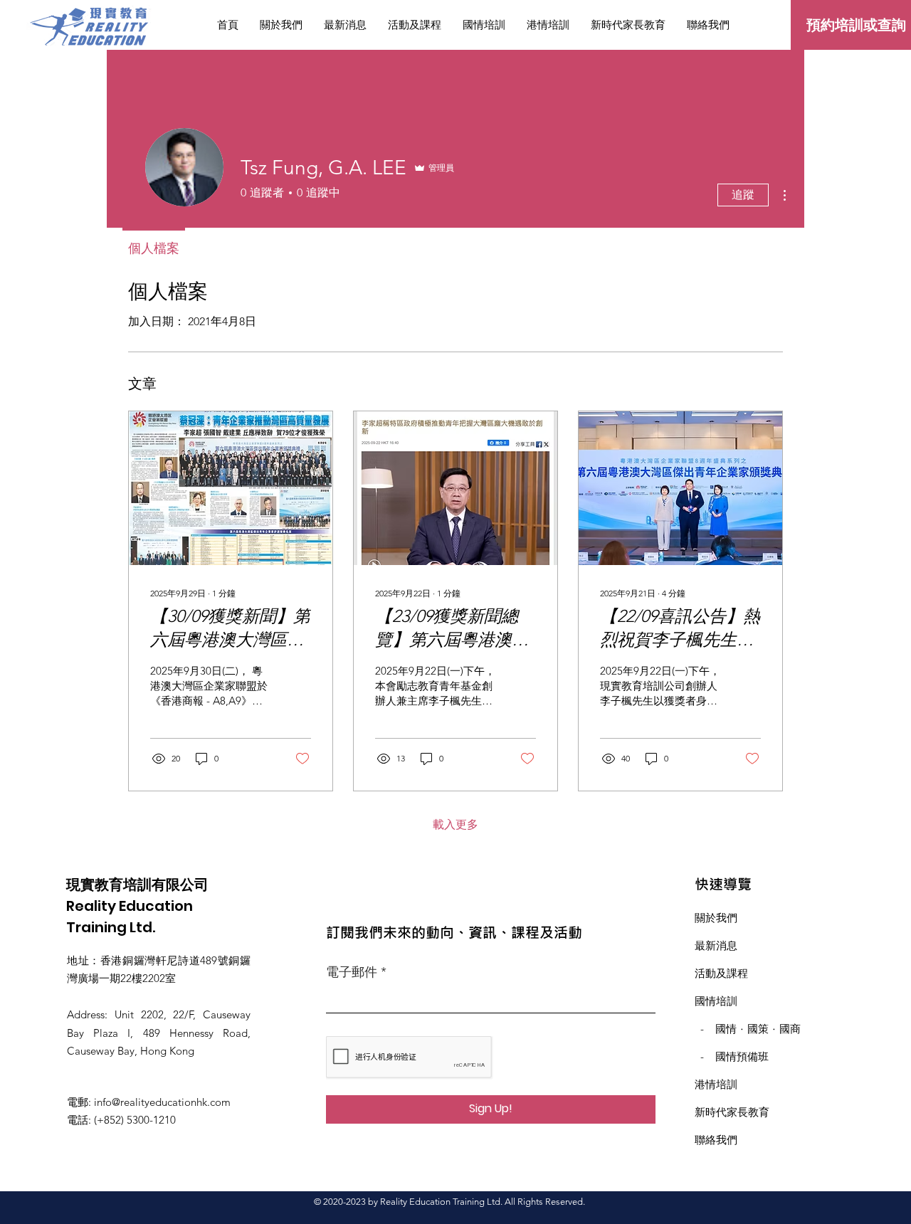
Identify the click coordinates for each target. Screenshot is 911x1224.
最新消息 (716, 945)
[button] (484, 25)
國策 (758, 1028)
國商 (790, 1028)
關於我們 (716, 917)
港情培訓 (716, 1084)
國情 (726, 1028)
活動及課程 (721, 973)
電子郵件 (351, 972)
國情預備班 (742, 1056)
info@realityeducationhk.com (162, 1102)
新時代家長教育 (732, 1112)
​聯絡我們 (716, 1139)
